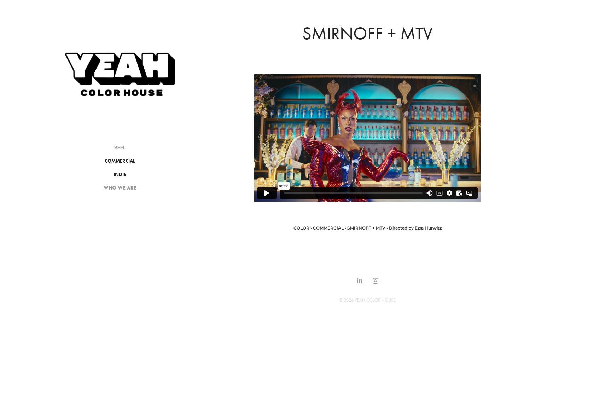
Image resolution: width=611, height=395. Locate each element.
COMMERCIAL (120, 161)
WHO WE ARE (120, 188)
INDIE (120, 175)
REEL (120, 147)
